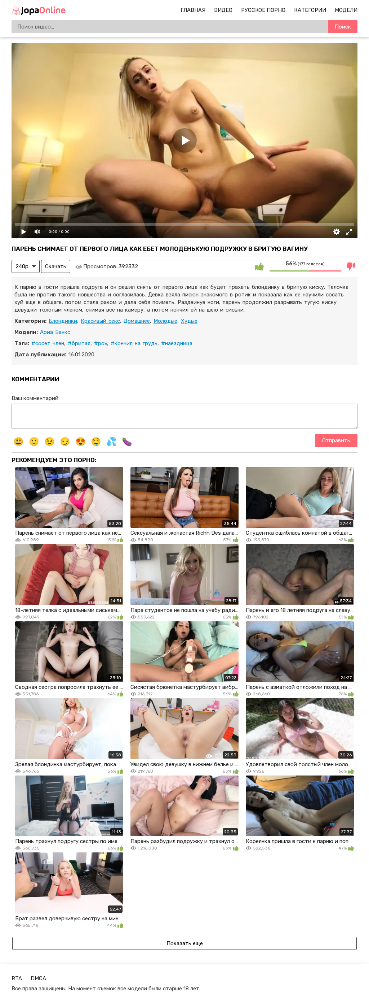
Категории (310, 10)
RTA (17, 978)
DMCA (38, 978)
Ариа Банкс (55, 332)
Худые (189, 321)
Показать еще (184, 943)
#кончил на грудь (134, 343)
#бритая (79, 343)
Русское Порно (263, 10)
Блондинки (63, 321)
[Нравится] (259, 266)
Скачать (55, 266)
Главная (193, 10)
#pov (100, 343)
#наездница (176, 343)
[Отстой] (350, 266)
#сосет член (47, 343)
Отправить (336, 440)
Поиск (343, 26)
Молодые (165, 321)
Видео (223, 10)
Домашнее (137, 321)
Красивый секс (100, 321)
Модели (346, 10)
